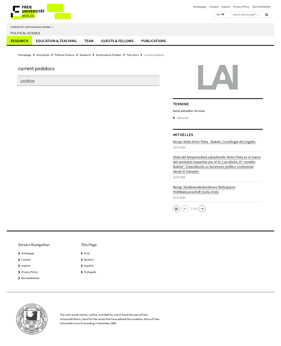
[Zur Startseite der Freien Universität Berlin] (39, 11)
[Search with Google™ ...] (266, 14)
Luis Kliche (27, 81)
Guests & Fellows (117, 40)
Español (88, 265)
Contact (213, 6)
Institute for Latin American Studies (32, 27)
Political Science (25, 33)
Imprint (225, 6)
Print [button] (87, 253)
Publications (153, 40)
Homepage (199, 6)
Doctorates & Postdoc (108, 55)
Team (88, 40)
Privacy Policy (241, 6)
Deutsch (88, 259)
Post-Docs (133, 55)
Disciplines (43, 55)
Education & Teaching (56, 40)
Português (90, 272)
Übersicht (182, 118)
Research (19, 40)
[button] (220, 14)
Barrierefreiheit (261, 6)
